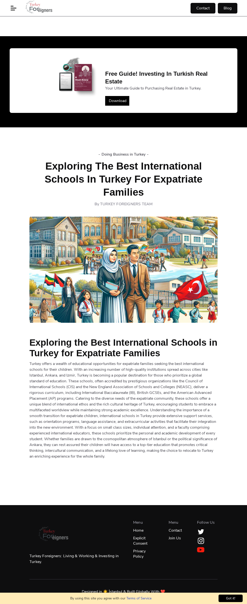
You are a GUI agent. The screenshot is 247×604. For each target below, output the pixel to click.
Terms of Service (138, 598)
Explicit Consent (140, 540)
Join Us (175, 538)
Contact (203, 8)
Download (117, 100)
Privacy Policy (139, 554)
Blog (228, 8)
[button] (13, 8)
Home (138, 530)
